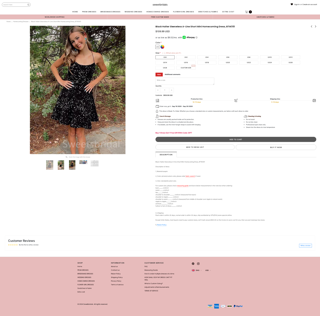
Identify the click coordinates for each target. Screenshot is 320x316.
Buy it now (276, 147)
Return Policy (161, 225)
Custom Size (186, 68)
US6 (227, 57)
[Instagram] (198, 263)
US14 (165, 62)
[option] (54, 17)
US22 (249, 62)
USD (207, 270)
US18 (207, 62)
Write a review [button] (305, 245)
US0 (165, 57)
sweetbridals (160, 4)
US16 (186, 62)
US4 (206, 57)
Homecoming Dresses (20, 21)
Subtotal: (159, 95)
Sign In (297, 5)
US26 (291, 62)
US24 (270, 62)
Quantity (159, 86)
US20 (228, 62)
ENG (197, 270)
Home (8, 21)
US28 (165, 68)
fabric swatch (190, 176)
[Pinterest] (193, 263)
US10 (270, 57)
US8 (248, 57)
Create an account (309, 5)
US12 (290, 57)
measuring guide (182, 186)
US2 (186, 57)
